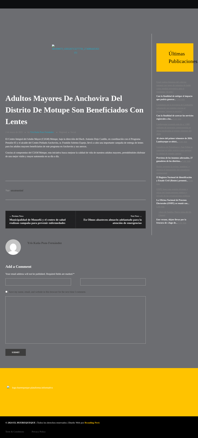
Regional (63, 132)
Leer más (181, 99)
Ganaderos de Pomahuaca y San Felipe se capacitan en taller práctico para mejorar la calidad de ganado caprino (174, 150)
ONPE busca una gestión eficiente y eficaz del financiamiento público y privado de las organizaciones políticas (173, 192)
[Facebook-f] (159, 4)
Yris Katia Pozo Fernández (42, 132)
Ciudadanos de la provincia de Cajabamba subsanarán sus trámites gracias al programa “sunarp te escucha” (174, 108)
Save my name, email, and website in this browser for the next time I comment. (47, 292)
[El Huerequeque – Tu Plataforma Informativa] (28, 21)
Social (73, 132)
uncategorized (17, 190)
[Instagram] (144, 4)
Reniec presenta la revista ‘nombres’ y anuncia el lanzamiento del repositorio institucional (173, 169)
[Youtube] (152, 4)
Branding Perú (92, 422)
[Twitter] (136, 4)
